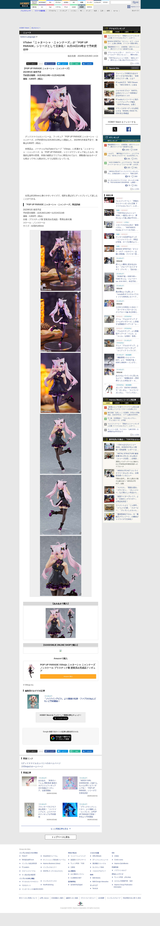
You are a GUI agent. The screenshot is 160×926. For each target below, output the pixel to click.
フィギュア (63, 11)
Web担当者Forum (28, 860)
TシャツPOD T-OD (77, 863)
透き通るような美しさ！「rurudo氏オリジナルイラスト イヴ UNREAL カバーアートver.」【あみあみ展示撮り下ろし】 (127, 297)
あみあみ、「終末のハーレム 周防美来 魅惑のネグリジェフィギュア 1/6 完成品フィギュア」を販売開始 (47, 785)
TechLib (95, 888)
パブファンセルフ (120, 870)
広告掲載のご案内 (57, 898)
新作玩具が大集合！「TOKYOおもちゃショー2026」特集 (124, 439)
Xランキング (114, 137)
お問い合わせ (44, 898)
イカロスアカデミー (99, 871)
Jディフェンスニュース (100, 860)
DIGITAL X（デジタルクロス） (53, 871)
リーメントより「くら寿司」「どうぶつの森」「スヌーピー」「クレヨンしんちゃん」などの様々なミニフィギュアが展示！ (127, 510)
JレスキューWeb (98, 867)
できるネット (26, 885)
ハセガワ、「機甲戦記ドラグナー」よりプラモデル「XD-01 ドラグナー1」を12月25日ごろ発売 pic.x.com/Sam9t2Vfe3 (123, 156)
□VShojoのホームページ (32, 766)
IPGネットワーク (117, 874)
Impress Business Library (51, 863)
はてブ (64, 64)
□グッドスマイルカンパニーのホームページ (40, 763)
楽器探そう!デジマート (78, 860)
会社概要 (101, 898)
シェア (52, 64)
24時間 (117, 32)
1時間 (108, 32)
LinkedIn (89, 64)
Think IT (24, 856)
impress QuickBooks (121, 863)
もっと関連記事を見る (59, 829)
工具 (101, 11)
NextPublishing (48, 885)
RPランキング (112, 141)
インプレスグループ (113, 898)
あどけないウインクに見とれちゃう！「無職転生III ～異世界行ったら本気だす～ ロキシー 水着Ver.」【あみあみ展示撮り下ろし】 (127, 381)
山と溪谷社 (72, 871)
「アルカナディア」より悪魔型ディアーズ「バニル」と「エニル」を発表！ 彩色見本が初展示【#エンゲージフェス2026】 (127, 336)
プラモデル (52, 11)
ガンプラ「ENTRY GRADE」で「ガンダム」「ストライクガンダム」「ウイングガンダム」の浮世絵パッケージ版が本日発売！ (127, 393)
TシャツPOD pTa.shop (122, 877)
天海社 (116, 856)
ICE (113, 853)
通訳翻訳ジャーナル (99, 863)
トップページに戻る (61, 837)
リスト (41, 64)
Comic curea (118, 860)
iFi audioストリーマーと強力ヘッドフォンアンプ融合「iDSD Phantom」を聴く (127, 101)
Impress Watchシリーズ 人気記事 (122, 400)
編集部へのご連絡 (72, 898)
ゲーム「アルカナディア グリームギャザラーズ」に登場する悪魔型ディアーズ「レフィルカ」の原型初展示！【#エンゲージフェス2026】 (127, 324)
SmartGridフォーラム (50, 856)
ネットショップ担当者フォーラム (54, 860)
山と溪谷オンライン (77, 874)
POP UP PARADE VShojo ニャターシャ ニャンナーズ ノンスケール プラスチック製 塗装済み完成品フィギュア (67, 667)
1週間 (126, 32)
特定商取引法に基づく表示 (132, 898)
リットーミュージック (78, 856)
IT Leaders (25, 867)
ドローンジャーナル (28, 871)
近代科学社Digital (76, 885)
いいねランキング (131, 141)
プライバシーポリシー (88, 898)
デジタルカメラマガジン (30, 881)
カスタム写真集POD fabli (123, 881)
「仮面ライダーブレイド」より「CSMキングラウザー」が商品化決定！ (127, 498)
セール (115, 11)
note (76, 64)
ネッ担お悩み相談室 (28, 875)
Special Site (114, 68)
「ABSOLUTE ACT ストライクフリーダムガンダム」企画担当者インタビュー (127, 473)
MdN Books (96, 878)
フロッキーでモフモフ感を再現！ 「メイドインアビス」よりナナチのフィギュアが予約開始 (47, 812)
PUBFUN (115, 867)
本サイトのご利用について (28, 898)
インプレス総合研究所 (29, 863)
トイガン (74, 11)
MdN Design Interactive (100, 881)
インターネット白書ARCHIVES (32, 889)
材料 (108, 11)
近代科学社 (72, 881)
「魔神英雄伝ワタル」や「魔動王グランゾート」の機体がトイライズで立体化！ (127, 516)
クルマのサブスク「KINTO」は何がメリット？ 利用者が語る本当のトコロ (127, 93)
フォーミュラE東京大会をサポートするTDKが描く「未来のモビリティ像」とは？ (127, 75)
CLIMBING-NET (76, 878)
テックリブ (94, 885)
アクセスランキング (117, 29)
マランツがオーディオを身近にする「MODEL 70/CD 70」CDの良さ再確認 (127, 110)
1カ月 (136, 32)
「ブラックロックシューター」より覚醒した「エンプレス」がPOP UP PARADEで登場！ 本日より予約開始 (88, 812)
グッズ (88, 11)
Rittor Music (72, 853)
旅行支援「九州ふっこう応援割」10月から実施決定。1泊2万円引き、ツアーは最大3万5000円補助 (123, 415)
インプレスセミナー (50, 867)
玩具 (95, 11)
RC (81, 11)
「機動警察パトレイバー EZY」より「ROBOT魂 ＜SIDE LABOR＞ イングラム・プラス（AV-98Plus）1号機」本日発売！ (127, 362)
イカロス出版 (94, 853)
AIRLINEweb (96, 856)
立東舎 (73, 867)
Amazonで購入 (68, 676)
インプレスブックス (50, 881)
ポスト (34, 64)
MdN (91, 875)
